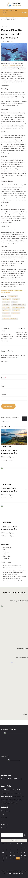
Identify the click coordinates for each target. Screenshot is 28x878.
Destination (4, 26)
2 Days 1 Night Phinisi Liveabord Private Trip (9, 489)
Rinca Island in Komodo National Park (12, 565)
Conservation (12, 296)
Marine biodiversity (18, 307)
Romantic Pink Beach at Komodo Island (13, 572)
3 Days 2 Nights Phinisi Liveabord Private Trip (9, 527)
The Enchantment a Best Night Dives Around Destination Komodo (21, 335)
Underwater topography (9, 318)
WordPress (21, 873)
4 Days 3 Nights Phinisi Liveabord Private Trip (9, 451)
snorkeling (6, 315)
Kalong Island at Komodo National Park (13, 568)
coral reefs (6, 299)
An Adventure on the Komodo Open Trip (13, 580)
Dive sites (5, 302)
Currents (16, 299)
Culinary (5, 549)
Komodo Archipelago (8, 457)
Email (3, 386)
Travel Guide (6, 558)
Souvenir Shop (6, 556)
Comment (4, 361)
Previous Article (5, 330)
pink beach (16, 310)
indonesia (5, 304)
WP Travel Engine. (8, 873)
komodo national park (18, 304)
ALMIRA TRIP (16, 3)
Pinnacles (5, 313)
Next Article (20, 329)
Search (25, 835)
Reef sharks (15, 313)
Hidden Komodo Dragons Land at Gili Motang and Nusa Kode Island (7, 338)
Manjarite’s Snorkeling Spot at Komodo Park (14, 570)
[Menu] (22, 12)
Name (3, 378)
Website (3, 394)
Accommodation (7, 547)
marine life (6, 310)
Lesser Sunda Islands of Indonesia (11, 65)
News (4, 554)
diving (14, 302)
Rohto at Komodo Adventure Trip (11, 574)
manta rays (6, 307)
